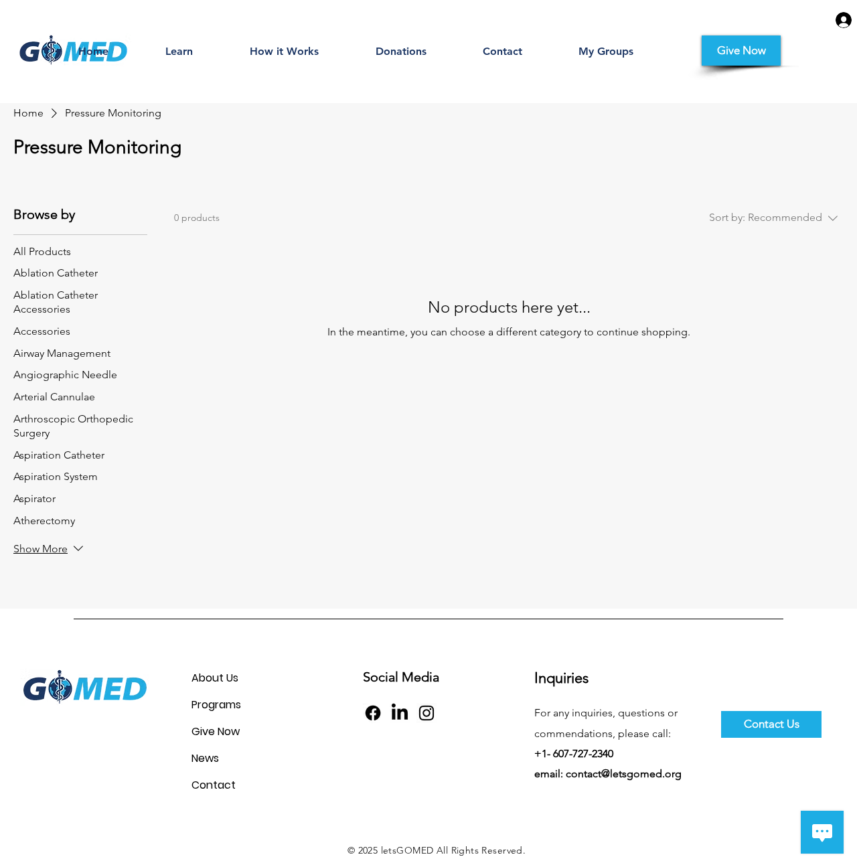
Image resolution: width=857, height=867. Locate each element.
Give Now (215, 731)
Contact (213, 785)
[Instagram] (426, 713)
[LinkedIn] (400, 713)
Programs (216, 704)
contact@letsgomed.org (624, 773)
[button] (179, 51)
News (205, 758)
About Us (214, 678)
